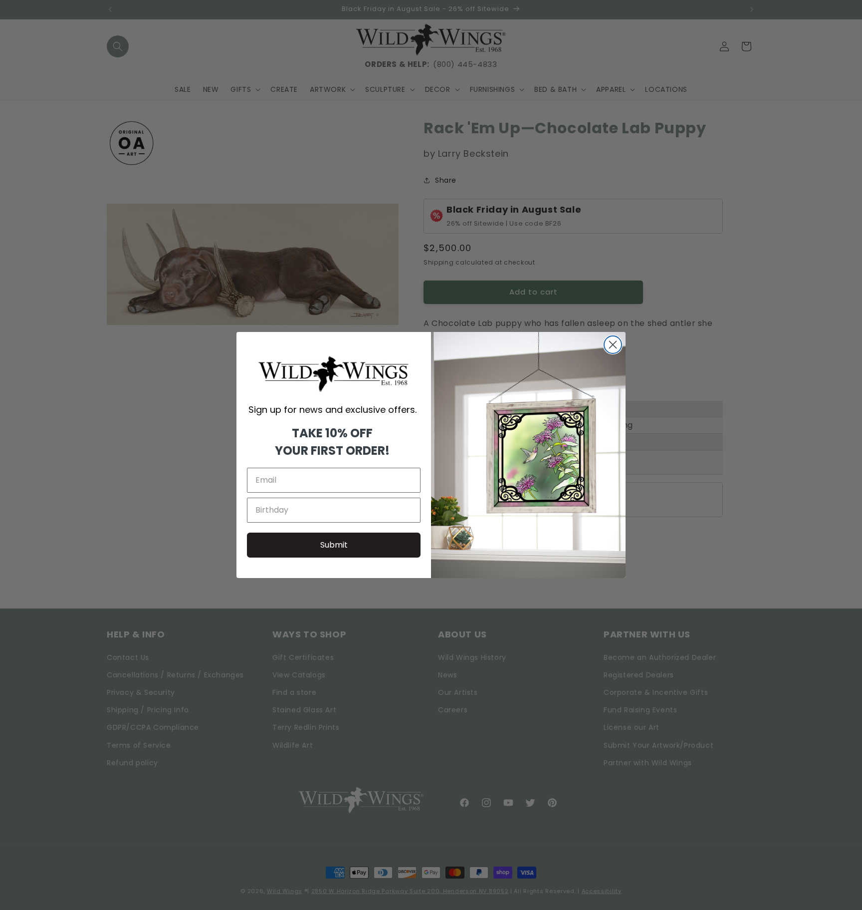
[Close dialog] (613, 344)
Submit (334, 545)
